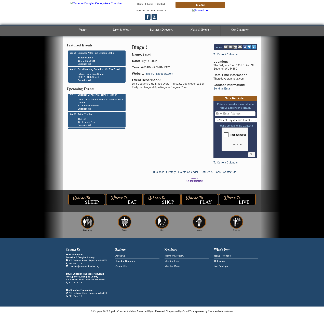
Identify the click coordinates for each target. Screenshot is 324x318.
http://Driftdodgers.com (159, 73)
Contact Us (229, 172)
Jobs (218, 172)
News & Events (200, 29)
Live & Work (121, 29)
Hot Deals (206, 172)
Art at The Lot (85, 113)
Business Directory (161, 29)
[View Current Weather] (240, 47)
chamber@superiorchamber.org (83, 266)
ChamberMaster (216, 311)
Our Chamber (239, 29)
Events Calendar (188, 172)
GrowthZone (188, 311)
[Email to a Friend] (230, 47)
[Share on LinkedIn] (254, 47)
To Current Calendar (225, 54)
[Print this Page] (226, 47)
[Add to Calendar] (235, 47)
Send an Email (222, 88)
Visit (82, 29)
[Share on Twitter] (249, 47)
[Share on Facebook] (245, 47)
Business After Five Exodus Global (96, 53)
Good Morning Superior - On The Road (99, 69)
